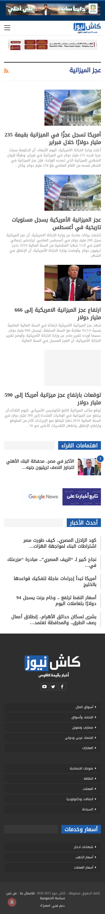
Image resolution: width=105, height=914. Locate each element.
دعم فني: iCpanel (52, 906)
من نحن (11, 893)
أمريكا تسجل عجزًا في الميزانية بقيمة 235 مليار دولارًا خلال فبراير (53, 138)
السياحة (87, 809)
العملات (88, 789)
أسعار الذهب (84, 857)
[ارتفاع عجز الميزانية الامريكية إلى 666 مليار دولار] (72, 283)
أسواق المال (84, 707)
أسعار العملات (83, 867)
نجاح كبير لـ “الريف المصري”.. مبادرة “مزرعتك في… (51, 562)
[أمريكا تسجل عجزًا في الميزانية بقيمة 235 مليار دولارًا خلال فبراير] (72, 108)
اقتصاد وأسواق (82, 717)
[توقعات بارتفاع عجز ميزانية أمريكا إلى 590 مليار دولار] (72, 368)
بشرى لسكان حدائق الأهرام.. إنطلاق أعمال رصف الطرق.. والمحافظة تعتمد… (53, 619)
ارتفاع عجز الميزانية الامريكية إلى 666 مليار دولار (58, 313)
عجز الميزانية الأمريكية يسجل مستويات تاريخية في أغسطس (56, 223)
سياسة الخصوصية (52, 898)
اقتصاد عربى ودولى (79, 738)
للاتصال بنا (27, 893)
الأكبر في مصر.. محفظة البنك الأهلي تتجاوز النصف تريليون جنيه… (40, 464)
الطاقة (88, 779)
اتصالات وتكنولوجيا (79, 799)
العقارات (87, 748)
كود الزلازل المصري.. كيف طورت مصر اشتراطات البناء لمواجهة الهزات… (59, 543)
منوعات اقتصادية (81, 768)
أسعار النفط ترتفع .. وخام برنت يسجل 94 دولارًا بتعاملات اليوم (56, 600)
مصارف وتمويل (82, 727)
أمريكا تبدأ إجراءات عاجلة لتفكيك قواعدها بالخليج (55, 581)
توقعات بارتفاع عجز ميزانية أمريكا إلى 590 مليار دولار (53, 398)
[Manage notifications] (12, 902)
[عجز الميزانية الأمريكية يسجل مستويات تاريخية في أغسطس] (72, 193)
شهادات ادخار (83, 847)
